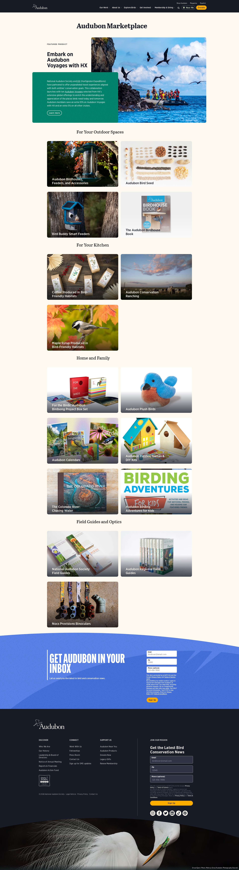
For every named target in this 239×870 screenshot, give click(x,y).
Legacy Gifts (105, 759)
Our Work (104, 7)
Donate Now (105, 755)
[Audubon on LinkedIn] (172, 813)
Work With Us (75, 746)
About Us (116, 7)
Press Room (74, 755)
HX (78, 81)
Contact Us (74, 759)
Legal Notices (71, 794)
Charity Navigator (44, 780)
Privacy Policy (156, 677)
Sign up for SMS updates (80, 763)
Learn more (54, 113)
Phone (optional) (154, 668)
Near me (190, 7)
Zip (149, 660)
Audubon (39, 6)
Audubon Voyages (74, 91)
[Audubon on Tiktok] (178, 813)
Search (179, 7)
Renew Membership (108, 763)
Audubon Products (108, 751)
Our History (44, 751)
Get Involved (145, 7)
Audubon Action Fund (49, 770)
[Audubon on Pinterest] (185, 813)
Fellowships (74, 751)
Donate (201, 7)
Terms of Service (169, 677)
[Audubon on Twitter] (165, 813)
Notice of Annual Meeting (50, 762)
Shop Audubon (182, 3)
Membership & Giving (164, 7)
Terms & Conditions (160, 694)
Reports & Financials (48, 766)
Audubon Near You (108, 746)
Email (150, 652)
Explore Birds (130, 7)
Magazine (193, 3)
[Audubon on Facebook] (159, 813)
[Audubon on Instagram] (152, 813)
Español (203, 3)
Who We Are (44, 746)
